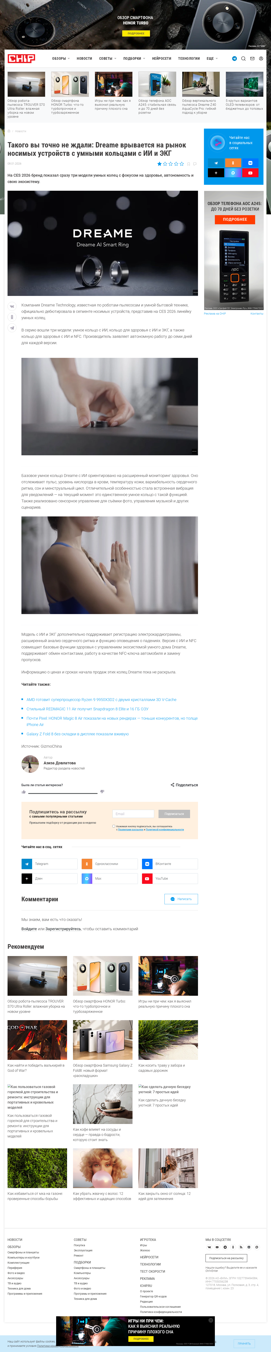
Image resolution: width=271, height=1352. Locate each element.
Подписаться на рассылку (226, 1258)
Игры (143, 1245)
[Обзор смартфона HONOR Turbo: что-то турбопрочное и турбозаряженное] (103, 976)
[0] (102, 792)
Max (98, 878)
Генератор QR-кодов (153, 1296)
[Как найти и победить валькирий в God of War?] (37, 1040)
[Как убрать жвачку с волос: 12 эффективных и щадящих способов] (103, 1168)
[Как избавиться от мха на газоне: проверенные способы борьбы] (37, 1168)
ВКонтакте (163, 864)
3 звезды (170, 163)
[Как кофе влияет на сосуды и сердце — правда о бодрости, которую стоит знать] (103, 1104)
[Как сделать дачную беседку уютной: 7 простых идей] (168, 1089)
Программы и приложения (25, 1293)
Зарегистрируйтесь (63, 928)
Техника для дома (19, 1288)
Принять (244, 1343)
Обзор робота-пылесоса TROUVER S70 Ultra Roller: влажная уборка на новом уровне (26, 108)
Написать (185, 899)
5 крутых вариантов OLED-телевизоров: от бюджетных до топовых (244, 105)
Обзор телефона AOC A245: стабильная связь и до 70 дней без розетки (157, 107)
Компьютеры (82, 1273)
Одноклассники (106, 864)
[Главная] (9, 131)
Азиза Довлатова (60, 763)
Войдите (29, 928)
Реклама (147, 1279)
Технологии (189, 58)
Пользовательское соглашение (160, 1306)
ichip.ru (146, 1286)
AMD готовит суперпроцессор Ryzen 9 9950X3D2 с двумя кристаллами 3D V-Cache (101, 699)
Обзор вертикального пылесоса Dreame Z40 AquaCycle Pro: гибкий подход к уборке (199, 107)
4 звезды (176, 163)
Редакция (146, 1301)
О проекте (146, 1291)
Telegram (41, 864)
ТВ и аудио (14, 1283)
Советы (105, 58)
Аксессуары (15, 1278)
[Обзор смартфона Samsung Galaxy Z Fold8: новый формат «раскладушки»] (103, 1040)
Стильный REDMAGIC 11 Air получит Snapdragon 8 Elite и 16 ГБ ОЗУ (88, 709)
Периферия (15, 1267)
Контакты (257, 313)
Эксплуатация (83, 1250)
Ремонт (79, 1255)
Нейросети (161, 58)
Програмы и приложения (90, 1293)
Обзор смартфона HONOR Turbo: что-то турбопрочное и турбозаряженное (67, 107)
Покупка (79, 1245)
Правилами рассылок (130, 829)
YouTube (162, 878)
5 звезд (181, 163)
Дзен (38, 878)
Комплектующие (18, 1262)
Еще (210, 58)
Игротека (148, 1240)
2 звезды (165, 163)
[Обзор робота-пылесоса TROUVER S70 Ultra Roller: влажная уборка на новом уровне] (37, 976)
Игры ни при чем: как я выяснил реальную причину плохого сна (113, 105)
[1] (23, 792)
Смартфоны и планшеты (23, 1252)
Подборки (132, 58)
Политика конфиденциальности (161, 1311)
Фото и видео (16, 1273)
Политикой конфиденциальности (165, 829)
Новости (84, 58)
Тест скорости (152, 1271)
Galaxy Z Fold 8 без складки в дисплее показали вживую (78, 734)
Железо (145, 1250)
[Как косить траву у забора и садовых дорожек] (168, 1040)
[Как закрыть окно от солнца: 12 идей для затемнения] (168, 1168)
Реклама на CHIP (215, 313)
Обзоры (59, 58)
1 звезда (159, 163)
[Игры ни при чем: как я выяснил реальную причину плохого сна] (168, 976)
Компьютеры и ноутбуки (23, 1257)
